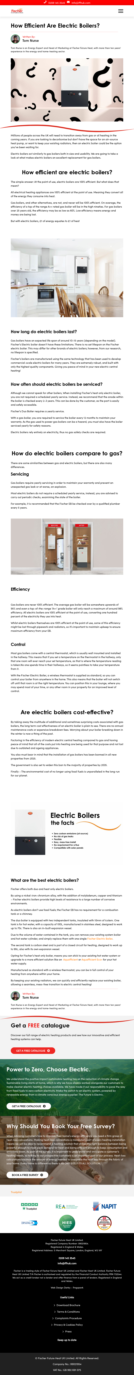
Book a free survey (25, 1175)
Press (68, 1331)
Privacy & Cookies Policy (68, 1324)
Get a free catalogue (30, 1050)
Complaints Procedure (68, 1318)
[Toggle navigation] (120, 11)
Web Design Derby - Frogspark (67, 1287)
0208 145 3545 (56, 2)
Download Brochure (68, 1305)
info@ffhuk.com (81, 2)
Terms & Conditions (68, 1311)
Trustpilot (16, 1192)
